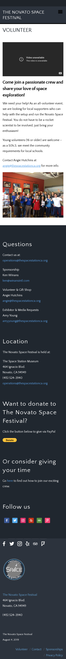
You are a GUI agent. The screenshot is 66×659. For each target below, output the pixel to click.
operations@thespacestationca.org (25, 260)
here (10, 481)
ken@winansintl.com (16, 280)
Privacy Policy (54, 655)
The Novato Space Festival (20, 595)
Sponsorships (54, 649)
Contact (36, 649)
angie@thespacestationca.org (22, 165)
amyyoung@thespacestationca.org (25, 321)
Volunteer (22, 649)
